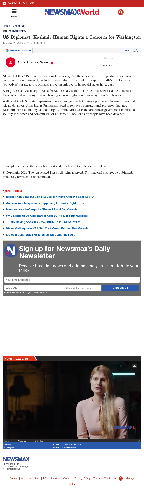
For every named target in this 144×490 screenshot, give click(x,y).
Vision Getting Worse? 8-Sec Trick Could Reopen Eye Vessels (47, 228)
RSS (45, 478)
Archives (55, 478)
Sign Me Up (120, 288)
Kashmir (17, 31)
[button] (121, 12)
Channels (22, 441)
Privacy (7, 292)
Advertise (26, 478)
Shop (37, 478)
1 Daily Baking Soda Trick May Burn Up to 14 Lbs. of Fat (43, 222)
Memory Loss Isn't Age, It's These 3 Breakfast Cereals (41, 209)
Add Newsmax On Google (20, 50)
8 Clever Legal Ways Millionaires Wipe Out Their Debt (41, 234)
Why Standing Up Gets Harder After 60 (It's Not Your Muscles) (47, 215)
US (24, 31)
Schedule (39, 441)
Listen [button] (6, 441)
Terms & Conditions (104, 478)
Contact (14, 478)
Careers (67, 478)
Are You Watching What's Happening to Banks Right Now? (45, 203)
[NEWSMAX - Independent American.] (72, 11)
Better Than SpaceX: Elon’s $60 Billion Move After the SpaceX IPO (50, 196)
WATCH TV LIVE (21, 3)
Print (127, 50)
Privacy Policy (82, 478)
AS (10, 31)
